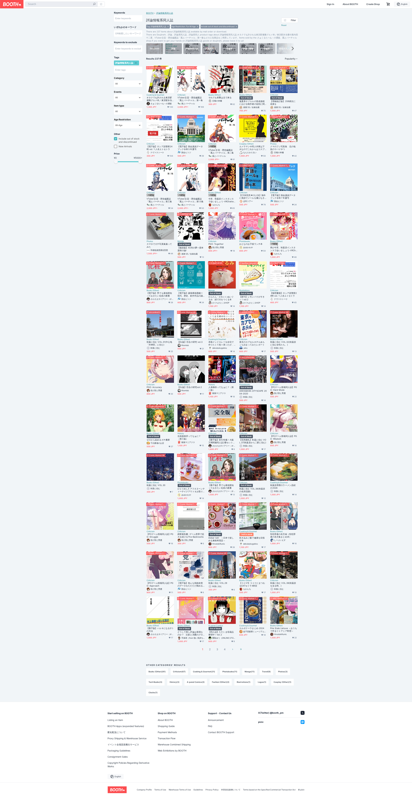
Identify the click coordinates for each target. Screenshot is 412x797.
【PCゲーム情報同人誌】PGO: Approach (160, 584)
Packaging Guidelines (119, 750)
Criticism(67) (179, 671)
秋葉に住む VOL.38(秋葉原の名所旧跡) (252, 490)
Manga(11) (250, 671)
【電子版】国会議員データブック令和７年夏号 (282, 196)
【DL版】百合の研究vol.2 (190, 387)
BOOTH (150, 13)
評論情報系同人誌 (164, 13)
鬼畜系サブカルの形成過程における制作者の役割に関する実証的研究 (252, 102)
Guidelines (198, 790)
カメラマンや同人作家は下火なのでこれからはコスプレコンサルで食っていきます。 (252, 148)
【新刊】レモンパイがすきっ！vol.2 (252, 298)
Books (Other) (214, 95)
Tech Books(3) (155, 682)
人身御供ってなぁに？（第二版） (221, 388)
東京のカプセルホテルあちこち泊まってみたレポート (252, 343)
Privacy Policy (212, 790)
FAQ (210, 726)
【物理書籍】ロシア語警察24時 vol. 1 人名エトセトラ (283, 294)
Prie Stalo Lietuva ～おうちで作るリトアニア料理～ (283, 629)
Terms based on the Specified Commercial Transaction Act (269, 790)
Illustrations (244, 290)
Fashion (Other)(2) (220, 682)
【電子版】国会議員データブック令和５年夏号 (190, 147)
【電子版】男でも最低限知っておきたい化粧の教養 (159, 294)
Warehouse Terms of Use (180, 790)
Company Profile (144, 790)
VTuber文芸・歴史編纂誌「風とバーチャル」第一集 (190, 99)
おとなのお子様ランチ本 (250, 244)
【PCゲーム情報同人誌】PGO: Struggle (160, 535)
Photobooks (244, 241)
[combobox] (61, 4)
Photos (273, 144)
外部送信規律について (230, 790)
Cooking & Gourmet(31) (204, 671)
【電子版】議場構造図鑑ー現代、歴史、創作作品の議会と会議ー (190, 294)
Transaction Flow (166, 738)
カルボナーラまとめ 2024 (251, 628)
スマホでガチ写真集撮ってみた (159, 245)
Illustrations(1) (243, 682)
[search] (94, 4)
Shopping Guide (166, 726)
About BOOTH (350, 4)
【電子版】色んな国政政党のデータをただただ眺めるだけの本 (190, 584)
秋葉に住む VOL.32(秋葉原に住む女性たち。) (283, 343)
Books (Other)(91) (157, 671)
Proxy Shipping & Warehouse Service (127, 738)
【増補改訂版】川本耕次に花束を (282, 102)
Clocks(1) (153, 692)
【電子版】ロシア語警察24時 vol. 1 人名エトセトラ (159, 147)
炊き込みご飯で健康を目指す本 (252, 539)
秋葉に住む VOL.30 (156, 485)
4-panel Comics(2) (196, 682)
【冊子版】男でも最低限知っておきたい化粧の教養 (221, 486)
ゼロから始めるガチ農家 (158, 439)
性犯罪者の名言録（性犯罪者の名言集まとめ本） (282, 535)
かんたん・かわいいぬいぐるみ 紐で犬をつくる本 (221, 298)
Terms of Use (160, 790)
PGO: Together (216, 244)
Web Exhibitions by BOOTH (172, 750)
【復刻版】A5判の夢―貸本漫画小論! (190, 249)
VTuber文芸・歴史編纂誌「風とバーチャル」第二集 (221, 151)
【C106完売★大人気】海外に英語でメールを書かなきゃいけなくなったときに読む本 (252, 196)
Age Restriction (122, 119)
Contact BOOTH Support (221, 732)
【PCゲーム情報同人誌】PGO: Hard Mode (283, 388)
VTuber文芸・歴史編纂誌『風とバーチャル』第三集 (159, 200)
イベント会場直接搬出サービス (123, 744)
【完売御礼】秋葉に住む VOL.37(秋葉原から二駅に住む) (252, 441)
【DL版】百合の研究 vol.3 (190, 342)
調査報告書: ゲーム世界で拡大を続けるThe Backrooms (191, 535)
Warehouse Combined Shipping (174, 744)
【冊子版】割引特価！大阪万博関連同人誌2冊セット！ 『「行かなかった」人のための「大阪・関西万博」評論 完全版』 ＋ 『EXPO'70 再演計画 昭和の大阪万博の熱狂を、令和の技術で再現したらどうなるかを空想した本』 (222, 441)
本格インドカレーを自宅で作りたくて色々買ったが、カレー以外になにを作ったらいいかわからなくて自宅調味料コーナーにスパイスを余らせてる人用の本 (221, 343)
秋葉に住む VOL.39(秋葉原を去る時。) (283, 584)
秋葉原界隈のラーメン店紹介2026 (282, 486)
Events (118, 92)
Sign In (330, 4)
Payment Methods (167, 732)
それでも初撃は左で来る (220, 97)
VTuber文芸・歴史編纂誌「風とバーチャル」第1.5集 (190, 200)
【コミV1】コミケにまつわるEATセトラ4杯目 (252, 584)
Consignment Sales (118, 756)
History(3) (174, 682)
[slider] (116, 161)
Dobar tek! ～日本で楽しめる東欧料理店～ (221, 539)
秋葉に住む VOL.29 (217, 583)
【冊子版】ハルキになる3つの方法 (160, 629)
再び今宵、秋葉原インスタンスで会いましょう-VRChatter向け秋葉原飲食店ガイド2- (283, 249)
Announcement (216, 720)
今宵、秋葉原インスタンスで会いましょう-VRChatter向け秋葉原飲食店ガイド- (221, 200)
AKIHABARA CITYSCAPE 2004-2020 (253, 392)
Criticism (181, 95)
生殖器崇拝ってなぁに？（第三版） (189, 437)
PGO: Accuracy (154, 387)
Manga (181, 241)
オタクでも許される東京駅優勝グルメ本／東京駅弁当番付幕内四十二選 (159, 99)
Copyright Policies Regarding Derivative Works (128, 764)
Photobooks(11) (229, 671)
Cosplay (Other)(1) (282, 682)
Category (119, 78)
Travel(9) (266, 671)
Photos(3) (283, 671)
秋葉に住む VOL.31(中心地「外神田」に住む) (159, 343)
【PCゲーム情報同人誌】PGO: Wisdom (283, 437)
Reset (283, 25)
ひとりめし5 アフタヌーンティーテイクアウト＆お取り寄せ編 (191, 490)
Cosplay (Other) (246, 144)
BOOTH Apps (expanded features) (126, 726)
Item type (119, 106)
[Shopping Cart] (388, 4)
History (211, 385)
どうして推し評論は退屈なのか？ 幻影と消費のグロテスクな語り (190, 633)
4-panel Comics (215, 626)
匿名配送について (117, 732)
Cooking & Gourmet (155, 95)
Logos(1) (262, 682)
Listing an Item (115, 720)
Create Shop (373, 4)
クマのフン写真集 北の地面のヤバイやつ (282, 147)
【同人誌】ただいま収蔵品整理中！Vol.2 (221, 633)
